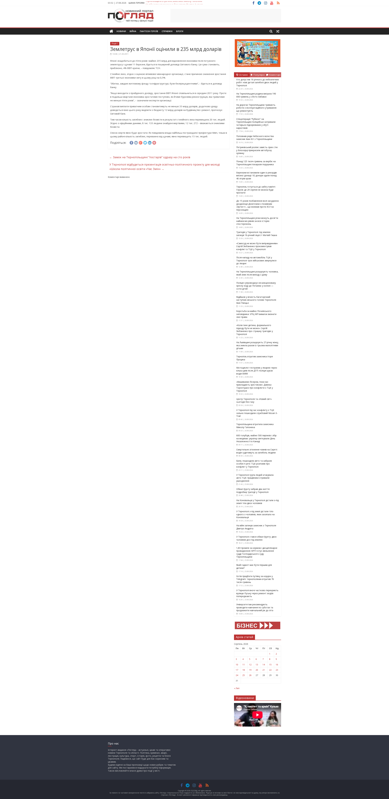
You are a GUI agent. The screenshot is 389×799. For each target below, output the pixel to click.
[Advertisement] (225, 15)
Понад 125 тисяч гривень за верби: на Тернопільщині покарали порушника (256, 163)
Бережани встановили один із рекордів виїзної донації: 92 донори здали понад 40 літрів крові (256, 175)
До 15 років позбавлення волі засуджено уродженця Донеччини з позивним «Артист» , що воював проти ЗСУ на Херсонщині (257, 205)
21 (263, 669)
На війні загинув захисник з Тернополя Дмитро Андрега (174, 2)
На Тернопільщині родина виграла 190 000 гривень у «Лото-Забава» (256, 95)
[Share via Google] (140, 142)
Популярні (259, 74)
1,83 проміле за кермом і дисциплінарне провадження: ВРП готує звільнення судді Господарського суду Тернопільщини (256, 552)
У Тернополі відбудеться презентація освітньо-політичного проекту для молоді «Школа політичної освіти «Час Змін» (164, 167)
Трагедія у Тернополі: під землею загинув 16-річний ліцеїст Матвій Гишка (256, 234)
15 (270, 664)
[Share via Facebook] (131, 142)
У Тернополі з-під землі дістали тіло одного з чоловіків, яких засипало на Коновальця (255, 514)
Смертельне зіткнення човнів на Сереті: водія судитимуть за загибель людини (256, 451)
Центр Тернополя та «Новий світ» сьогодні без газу (254, 400)
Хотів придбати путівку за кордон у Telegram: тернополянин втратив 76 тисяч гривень (255, 579)
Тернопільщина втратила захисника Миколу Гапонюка (255, 426)
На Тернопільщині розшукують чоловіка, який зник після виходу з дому (257, 273)
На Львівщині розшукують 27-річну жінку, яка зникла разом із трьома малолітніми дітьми (257, 345)
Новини (121, 31)
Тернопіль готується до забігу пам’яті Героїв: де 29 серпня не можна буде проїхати (255, 189)
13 (257, 664)
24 (237, 675)
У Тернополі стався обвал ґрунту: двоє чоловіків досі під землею (256, 538)
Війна (133, 31)
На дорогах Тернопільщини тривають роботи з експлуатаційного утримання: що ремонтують (256, 107)
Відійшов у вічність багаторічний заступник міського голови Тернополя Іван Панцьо (256, 299)
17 (237, 669)
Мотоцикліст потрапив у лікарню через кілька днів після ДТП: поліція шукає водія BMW (256, 370)
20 (257, 669)
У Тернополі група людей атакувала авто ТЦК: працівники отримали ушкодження (255, 477)
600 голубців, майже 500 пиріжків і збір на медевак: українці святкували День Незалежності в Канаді (256, 438)
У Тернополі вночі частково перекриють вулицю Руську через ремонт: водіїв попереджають (257, 593)
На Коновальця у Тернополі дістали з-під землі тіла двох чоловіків (257, 502)
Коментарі (274, 74)
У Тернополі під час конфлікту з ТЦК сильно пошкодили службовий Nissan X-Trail (257, 413)
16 (277, 664)
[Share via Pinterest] (154, 142)
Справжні (167, 31)
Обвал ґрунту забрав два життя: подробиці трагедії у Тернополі (253, 490)
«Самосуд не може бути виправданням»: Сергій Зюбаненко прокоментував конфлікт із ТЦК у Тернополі (257, 246)
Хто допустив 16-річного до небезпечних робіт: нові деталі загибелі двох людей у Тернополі (257, 82)
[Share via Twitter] (145, 142)
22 (270, 669)
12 (250, 664)
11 (243, 664)
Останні (243, 74)
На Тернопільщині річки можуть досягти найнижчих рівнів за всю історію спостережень (257, 221)
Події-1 (115, 43)
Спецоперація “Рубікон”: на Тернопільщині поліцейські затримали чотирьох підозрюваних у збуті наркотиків (255, 123)
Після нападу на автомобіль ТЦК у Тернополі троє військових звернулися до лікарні (256, 260)
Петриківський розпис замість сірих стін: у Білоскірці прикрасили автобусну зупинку (257, 150)
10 (237, 664)
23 (277, 669)
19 (250, 669)
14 (263, 664)
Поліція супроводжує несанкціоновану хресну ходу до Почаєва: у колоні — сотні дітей (256, 285)
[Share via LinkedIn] (149, 142)
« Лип (236, 688)
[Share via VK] (136, 142)
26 (250, 675)
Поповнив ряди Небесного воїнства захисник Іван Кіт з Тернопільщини (255, 138)
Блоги (179, 31)
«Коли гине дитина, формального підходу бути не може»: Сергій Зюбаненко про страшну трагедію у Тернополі (254, 330)
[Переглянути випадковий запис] (277, 31)
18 (243, 669)
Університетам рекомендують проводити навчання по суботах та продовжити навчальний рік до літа (254, 607)
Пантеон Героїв (149, 31)
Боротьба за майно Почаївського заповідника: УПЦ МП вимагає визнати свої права (256, 314)
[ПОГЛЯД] (111, 31)
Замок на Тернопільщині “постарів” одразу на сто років (149, 157)
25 (243, 675)
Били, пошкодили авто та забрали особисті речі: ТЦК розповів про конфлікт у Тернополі (254, 463)
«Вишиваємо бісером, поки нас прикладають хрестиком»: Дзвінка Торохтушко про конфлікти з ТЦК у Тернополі (254, 386)
